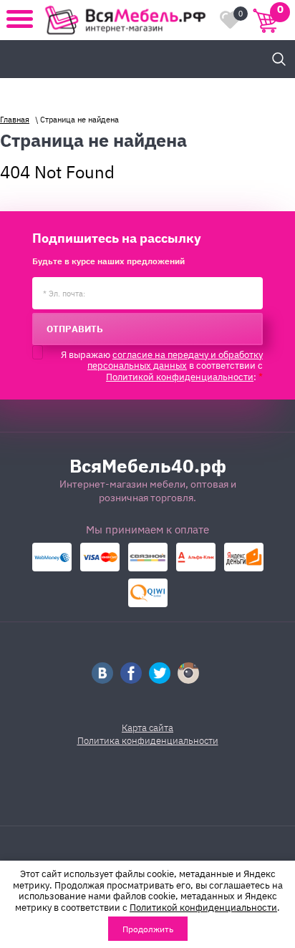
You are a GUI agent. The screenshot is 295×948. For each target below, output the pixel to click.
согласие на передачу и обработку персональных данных (175, 359)
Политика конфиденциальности (147, 740)
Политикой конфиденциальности (179, 375)
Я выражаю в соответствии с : (162, 365)
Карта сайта (147, 727)
